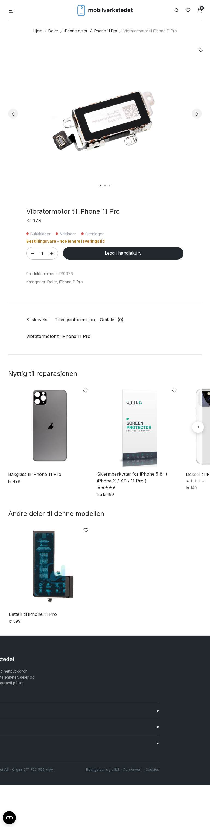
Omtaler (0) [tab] (112, 319)
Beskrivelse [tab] (38, 319)
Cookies (152, 769)
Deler (53, 30)
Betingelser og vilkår (103, 769)
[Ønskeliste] (188, 10)
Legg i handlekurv (123, 253)
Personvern (132, 769)
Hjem (37, 30)
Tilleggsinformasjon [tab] (75, 319)
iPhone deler (76, 30)
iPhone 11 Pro (105, 30)
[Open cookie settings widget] (9, 817)
